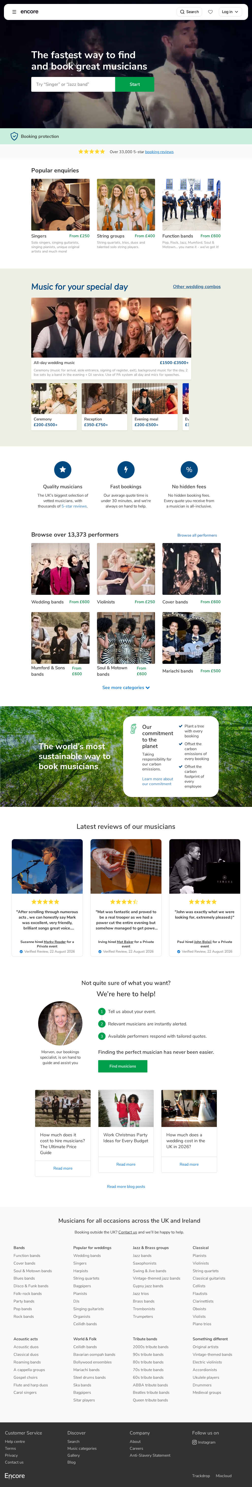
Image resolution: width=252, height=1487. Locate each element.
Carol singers (25, 1392)
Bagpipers (82, 1286)
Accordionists (205, 1370)
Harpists (80, 1271)
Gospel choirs (26, 1377)
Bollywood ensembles (92, 1362)
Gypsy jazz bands (148, 1286)
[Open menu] (14, 11)
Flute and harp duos (31, 1385)
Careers (136, 1448)
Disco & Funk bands (31, 1286)
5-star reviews (74, 506)
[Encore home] (29, 12)
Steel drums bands (89, 1377)
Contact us (127, 1232)
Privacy (11, 1455)
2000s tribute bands (151, 1347)
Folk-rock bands (28, 1293)
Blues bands (24, 1278)
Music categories (82, 1448)
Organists (81, 1316)
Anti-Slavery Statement (150, 1455)
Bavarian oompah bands (94, 1354)
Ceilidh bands (85, 1324)
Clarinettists (203, 1301)
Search (192, 11)
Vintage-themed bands (212, 1354)
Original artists (206, 1347)
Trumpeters (143, 1316)
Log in (227, 11)
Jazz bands (142, 1255)
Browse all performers (197, 535)
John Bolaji (203, 942)
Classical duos (26, 1354)
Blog (71, 1462)
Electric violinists (207, 1362)
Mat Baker (125, 942)
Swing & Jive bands (149, 1271)
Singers (80, 1263)
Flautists (200, 1293)
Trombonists (144, 1309)
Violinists (201, 1263)
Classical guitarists (209, 1278)
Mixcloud (224, 1476)
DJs (76, 1301)
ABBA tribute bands (150, 1385)
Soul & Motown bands (33, 1271)
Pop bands (23, 1309)
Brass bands (144, 1301)
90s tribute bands (148, 1354)
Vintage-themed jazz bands (156, 1278)
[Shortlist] (210, 11)
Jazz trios (141, 1293)
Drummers (202, 1385)
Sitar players (84, 1400)
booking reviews (159, 152)
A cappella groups (29, 1370)
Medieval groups (207, 1392)
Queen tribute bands (150, 1400)
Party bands (24, 1301)
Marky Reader (55, 942)
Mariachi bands (86, 1370)
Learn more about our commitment (157, 781)
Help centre (15, 1441)
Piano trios (202, 1324)
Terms (10, 1448)
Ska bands (82, 1385)
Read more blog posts (126, 1186)
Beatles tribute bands (151, 1392)
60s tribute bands (148, 1377)
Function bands (27, 1255)
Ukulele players (206, 1377)
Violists (199, 1316)
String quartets (86, 1278)
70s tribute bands (148, 1370)
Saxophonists (145, 1263)
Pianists (80, 1293)
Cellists (199, 1286)
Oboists (199, 1309)
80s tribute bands (148, 1362)
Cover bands (24, 1263)
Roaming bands (27, 1362)
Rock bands (24, 1316)
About (135, 1441)
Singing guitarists (88, 1309)
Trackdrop (201, 1476)
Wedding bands (87, 1255)
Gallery (73, 1455)
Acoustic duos (26, 1347)
